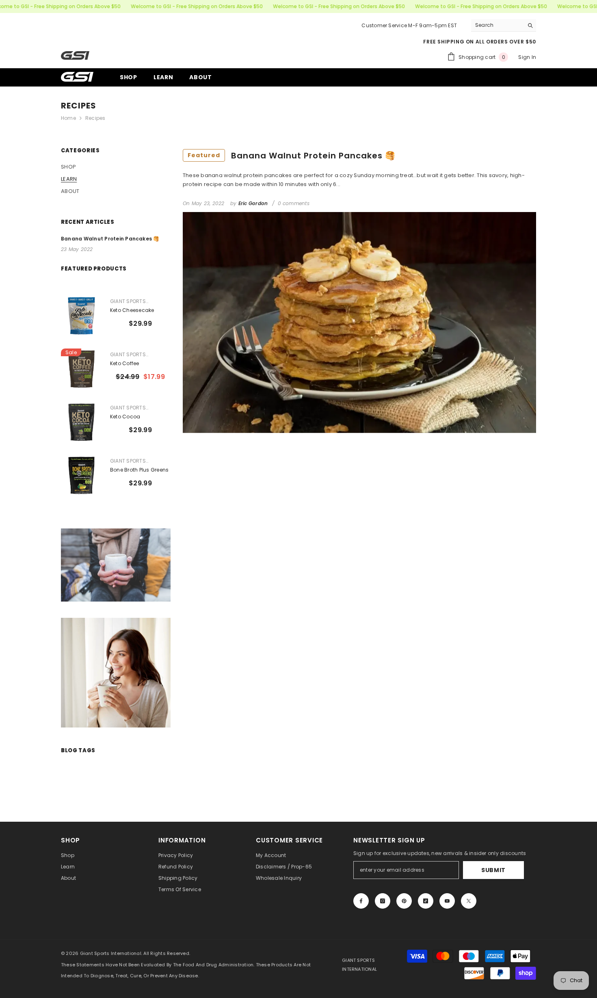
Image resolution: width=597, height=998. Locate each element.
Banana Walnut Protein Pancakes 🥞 (292, 155)
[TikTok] (425, 901)
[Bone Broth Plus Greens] (81, 475)
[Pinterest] (404, 901)
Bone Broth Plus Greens (139, 469)
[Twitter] (468, 901)
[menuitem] (116, 167)
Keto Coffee (124, 363)
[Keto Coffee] (81, 369)
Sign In (527, 57)
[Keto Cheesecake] (81, 315)
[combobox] (497, 25)
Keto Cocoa (125, 416)
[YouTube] (447, 901)
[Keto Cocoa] (81, 422)
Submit (493, 870)
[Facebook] (361, 901)
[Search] (503, 25)
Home (68, 118)
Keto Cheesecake (132, 310)
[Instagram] (382, 901)
